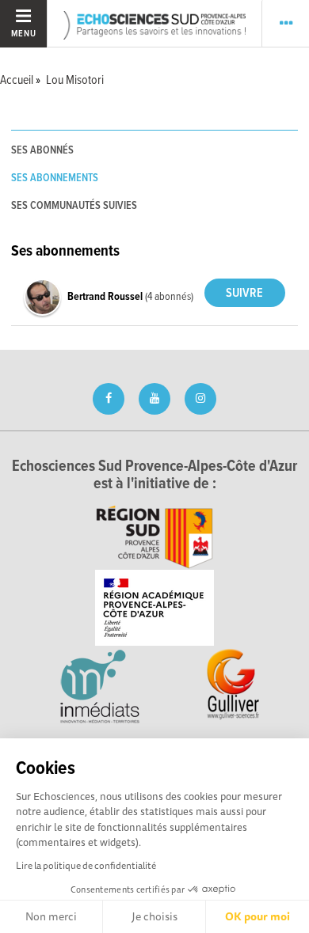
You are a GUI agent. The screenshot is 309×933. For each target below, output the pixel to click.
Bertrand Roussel (106, 297)
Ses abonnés (42, 150)
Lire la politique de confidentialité (86, 865)
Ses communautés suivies (74, 206)
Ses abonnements (54, 178)
